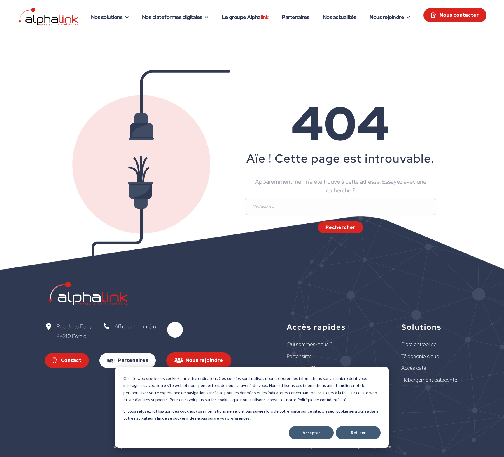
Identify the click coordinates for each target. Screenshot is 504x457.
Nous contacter (459, 15)
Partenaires (295, 17)
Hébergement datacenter (430, 379)
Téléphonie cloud (420, 356)
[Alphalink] (48, 24)
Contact (71, 360)
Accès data (413, 367)
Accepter (311, 432)
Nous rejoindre (387, 17)
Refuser (358, 432)
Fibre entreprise (419, 344)
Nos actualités (339, 17)
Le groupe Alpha (245, 17)
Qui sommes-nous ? (309, 344)
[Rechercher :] (340, 205)
